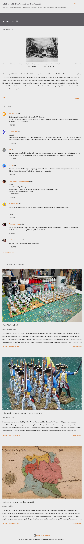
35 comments (14, 435)
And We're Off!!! (10, 325)
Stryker (11, 165)
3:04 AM (12, 233)
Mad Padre (12, 113)
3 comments (14, 524)
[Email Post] (3, 98)
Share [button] (76, 98)
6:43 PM (12, 218)
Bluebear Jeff (13, 204)
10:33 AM (12, 143)
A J (10, 149)
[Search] (75, 3)
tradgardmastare (15, 240)
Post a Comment (8, 252)
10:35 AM (12, 159)
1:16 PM (12, 175)
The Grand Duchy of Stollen (21, 3)
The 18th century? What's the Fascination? (22, 413)
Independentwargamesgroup (19, 181)
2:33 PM (12, 197)
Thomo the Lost (14, 224)
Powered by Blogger (43, 535)
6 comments (14, 347)
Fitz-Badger (13, 131)
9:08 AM (12, 125)
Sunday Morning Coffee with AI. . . (19, 501)
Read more (77, 347)
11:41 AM (12, 247)
